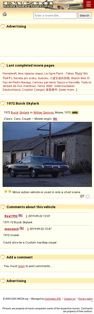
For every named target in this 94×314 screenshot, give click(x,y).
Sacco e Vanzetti (68, 82)
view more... (68, 89)
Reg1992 (10, 216)
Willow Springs (43, 112)
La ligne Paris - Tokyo (58, 73)
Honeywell (9, 73)
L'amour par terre (43, 82)
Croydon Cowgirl (33, 89)
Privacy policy (85, 298)
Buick (15, 112)
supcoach (11, 229)
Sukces (43, 78)
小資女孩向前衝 (60, 78)
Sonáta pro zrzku (24, 78)
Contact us (69, 298)
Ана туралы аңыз (30, 73)
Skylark (24, 112)
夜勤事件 (51, 89)
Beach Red (78, 78)
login (21, 266)
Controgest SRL (52, 298)
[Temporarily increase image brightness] (82, 196)
